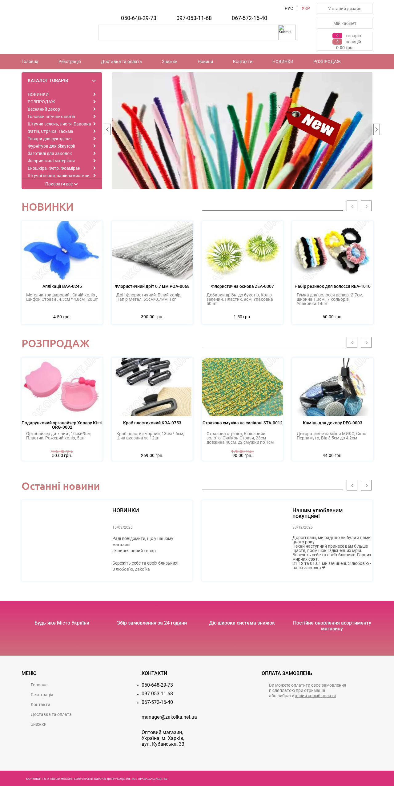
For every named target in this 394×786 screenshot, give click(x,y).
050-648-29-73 (138, 18)
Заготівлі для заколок (50, 153)
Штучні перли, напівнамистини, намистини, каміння (59, 177)
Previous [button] (107, 131)
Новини (205, 61)
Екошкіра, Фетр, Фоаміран (54, 168)
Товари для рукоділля (50, 139)
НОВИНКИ (282, 61)
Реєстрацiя (69, 61)
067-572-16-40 (249, 18)
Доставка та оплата (121, 61)
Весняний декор (44, 109)
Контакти (242, 61)
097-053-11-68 (194, 18)
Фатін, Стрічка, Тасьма (50, 131)
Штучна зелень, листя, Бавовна (59, 124)
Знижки (170, 61)
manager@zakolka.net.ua (169, 717)
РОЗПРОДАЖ (327, 61)
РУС (289, 8)
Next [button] (376, 131)
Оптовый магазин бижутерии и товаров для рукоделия (88, 778)
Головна (30, 61)
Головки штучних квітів (51, 116)
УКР (306, 8)
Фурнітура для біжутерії (51, 146)
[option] (242, 130)
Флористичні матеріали (51, 161)
